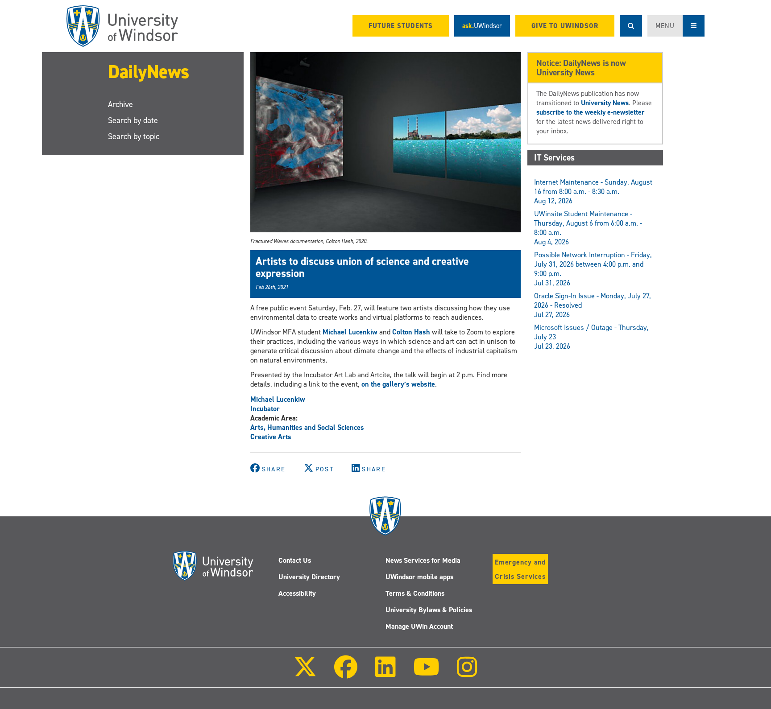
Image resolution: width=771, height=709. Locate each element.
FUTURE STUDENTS (401, 25)
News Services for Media (423, 560)
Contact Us (294, 560)
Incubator (265, 408)
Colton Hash (411, 332)
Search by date (133, 120)
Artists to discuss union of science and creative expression (362, 267)
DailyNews (148, 71)
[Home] (122, 26)
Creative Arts (270, 436)
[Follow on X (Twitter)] (305, 673)
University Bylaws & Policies (429, 609)
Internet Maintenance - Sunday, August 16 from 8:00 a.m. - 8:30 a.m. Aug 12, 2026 (593, 191)
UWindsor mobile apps (419, 576)
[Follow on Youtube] (426, 673)
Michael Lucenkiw (351, 332)
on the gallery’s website (398, 384)
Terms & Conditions (415, 593)
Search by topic (133, 136)
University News (605, 102)
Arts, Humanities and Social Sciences (307, 427)
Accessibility (297, 593)
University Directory (309, 576)
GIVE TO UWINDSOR (564, 25)
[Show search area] (631, 26)
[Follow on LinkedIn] (385, 673)
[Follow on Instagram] (467, 673)
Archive (120, 104)
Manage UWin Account (419, 626)
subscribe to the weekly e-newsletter (590, 112)
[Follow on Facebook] (345, 673)
